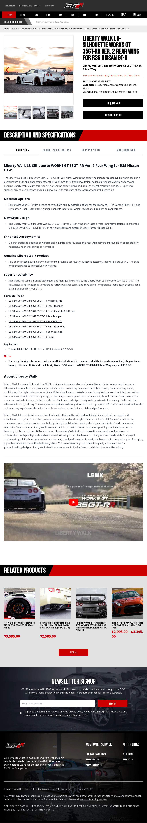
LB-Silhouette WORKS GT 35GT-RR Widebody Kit (35, 300)
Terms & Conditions (34, 789)
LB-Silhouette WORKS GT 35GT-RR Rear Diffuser (35, 321)
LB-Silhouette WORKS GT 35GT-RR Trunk (31, 337)
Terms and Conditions (96, 753)
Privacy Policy (92, 759)
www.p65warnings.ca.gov (93, 799)
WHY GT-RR (128, 759)
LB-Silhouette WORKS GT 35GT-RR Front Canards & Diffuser (42, 311)
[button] (7, 70)
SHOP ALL (73, 652)
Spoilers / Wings (40, 29)
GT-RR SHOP (128, 753)
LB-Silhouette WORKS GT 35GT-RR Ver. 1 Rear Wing (37, 326)
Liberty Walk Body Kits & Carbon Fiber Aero (113, 91)
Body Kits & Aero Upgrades (17, 29)
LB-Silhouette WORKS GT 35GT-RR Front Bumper (36, 305)
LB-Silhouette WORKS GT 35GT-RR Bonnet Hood (35, 331)
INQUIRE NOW (114, 103)
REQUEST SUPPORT (114, 114)
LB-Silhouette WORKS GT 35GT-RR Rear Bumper (35, 316)
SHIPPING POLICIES (93, 765)
